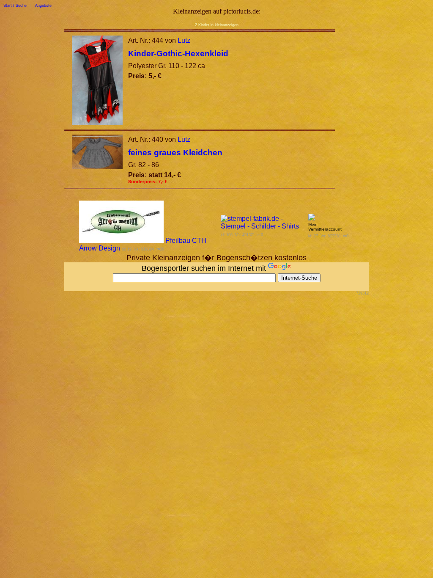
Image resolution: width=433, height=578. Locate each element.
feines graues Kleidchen (175, 152)
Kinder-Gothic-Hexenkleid (178, 53)
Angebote (43, 5)
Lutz (184, 40)
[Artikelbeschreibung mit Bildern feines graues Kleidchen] (97, 167)
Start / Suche (15, 5)
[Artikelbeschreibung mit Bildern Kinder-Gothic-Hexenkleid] (97, 123)
